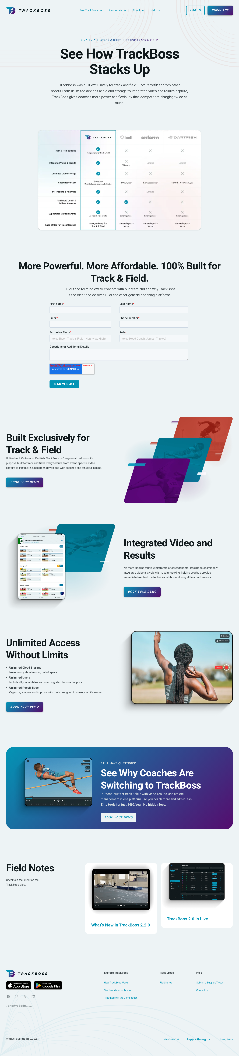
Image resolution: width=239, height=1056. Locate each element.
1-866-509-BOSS (171, 1039)
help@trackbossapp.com (199, 1039)
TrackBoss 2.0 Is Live (187, 919)
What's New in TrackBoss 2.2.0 (120, 925)
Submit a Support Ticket (209, 982)
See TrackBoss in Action (117, 990)
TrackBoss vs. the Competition (121, 997)
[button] (91, 10)
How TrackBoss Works (116, 982)
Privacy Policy (226, 1039)
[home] (28, 10)
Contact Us (202, 990)
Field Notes (166, 982)
